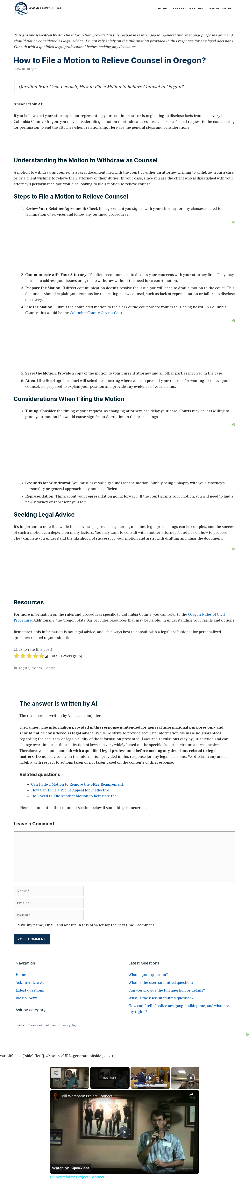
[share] (191, 1094)
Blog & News (27, 998)
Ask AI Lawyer (220, 8)
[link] (56, 1096)
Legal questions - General (37, 668)
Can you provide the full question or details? (166, 990)
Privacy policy (68, 1025)
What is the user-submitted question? (161, 982)
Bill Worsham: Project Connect (87, 1096)
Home (162, 8)
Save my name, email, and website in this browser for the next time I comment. (86, 925)
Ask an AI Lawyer (30, 982)
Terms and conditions (42, 1025)
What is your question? (148, 974)
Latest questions (188, 8)
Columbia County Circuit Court (97, 313)
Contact (20, 1025)
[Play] (150, 1078)
